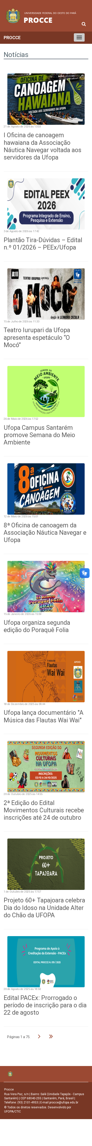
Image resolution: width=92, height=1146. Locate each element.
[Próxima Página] (39, 1036)
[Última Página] (51, 1036)
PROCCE (12, 37)
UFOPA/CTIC (12, 1111)
